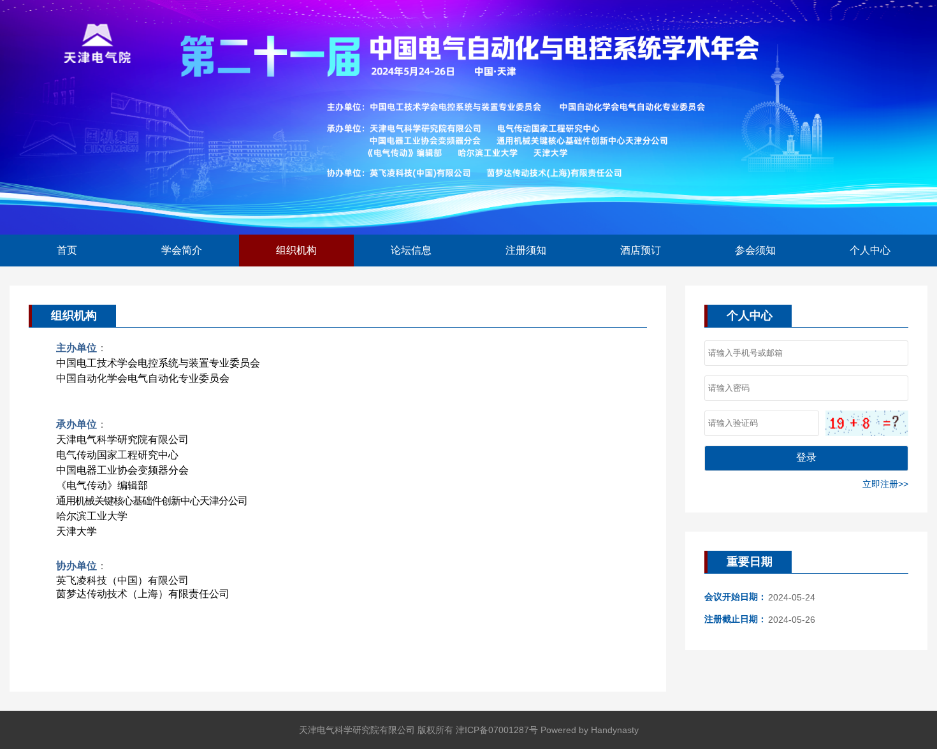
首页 (67, 250)
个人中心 (870, 250)
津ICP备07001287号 (497, 730)
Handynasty (615, 730)
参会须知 (755, 250)
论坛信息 (411, 250)
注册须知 (525, 250)
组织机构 (296, 250)
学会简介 (181, 250)
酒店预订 (640, 250)
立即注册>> (885, 484)
